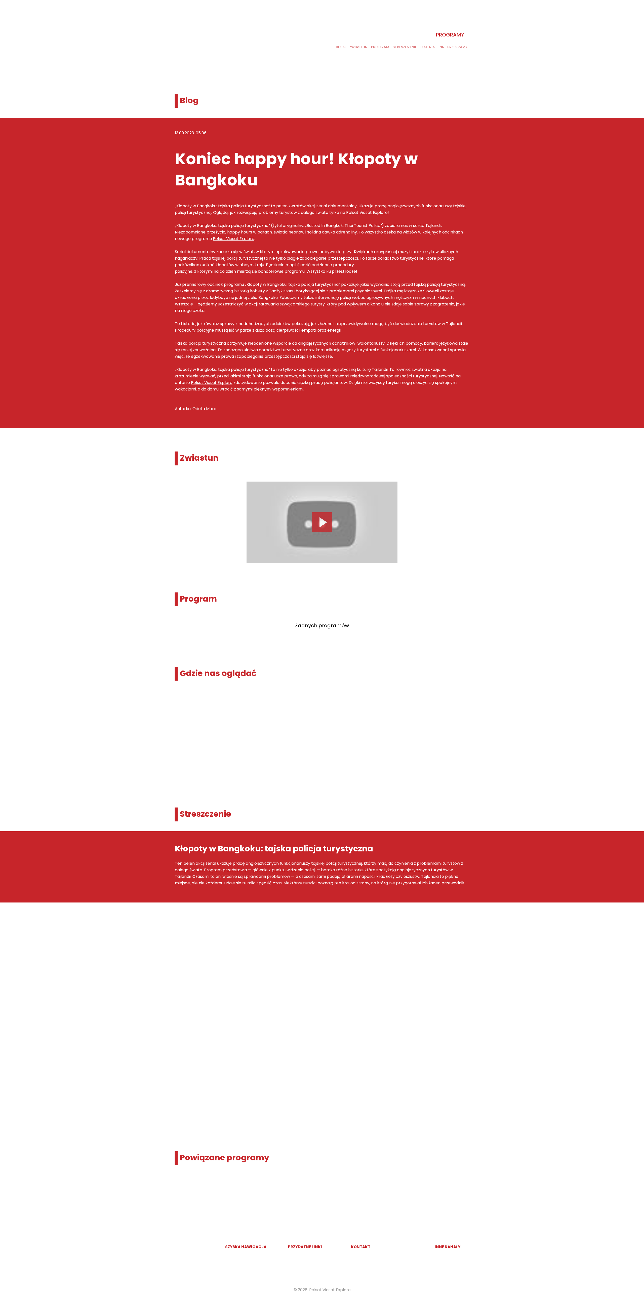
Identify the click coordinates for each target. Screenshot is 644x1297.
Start (230, 1257)
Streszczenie (405, 47)
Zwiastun (358, 47)
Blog (341, 47)
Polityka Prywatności (307, 1267)
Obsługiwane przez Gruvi (311, 1257)
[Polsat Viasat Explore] (191, 33)
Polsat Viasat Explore (367, 212)
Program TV (236, 1267)
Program (380, 47)
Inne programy (452, 47)
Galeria (427, 47)
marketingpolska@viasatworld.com (389, 1257)
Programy (450, 34)
